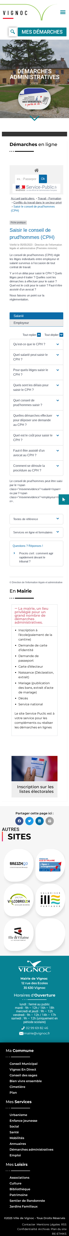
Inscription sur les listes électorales (35, 789)
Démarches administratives (31, 1149)
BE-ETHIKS (59, 1233)
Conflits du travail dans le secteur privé (37, 202)
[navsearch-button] (13, 32)
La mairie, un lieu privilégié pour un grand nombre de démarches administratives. (31, 615)
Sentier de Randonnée (27, 1201)
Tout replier (30, 334)
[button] (62, 12)
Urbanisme (18, 1115)
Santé (14, 1132)
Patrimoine (19, 1195)
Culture (15, 1183)
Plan (13, 1092)
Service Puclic (35, 713)
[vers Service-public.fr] (36, 188)
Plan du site (59, 1229)
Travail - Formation (49, 198)
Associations (19, 1177)
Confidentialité (27, 1229)
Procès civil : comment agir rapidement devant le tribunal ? (36, 557)
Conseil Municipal (24, 1064)
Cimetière (17, 1087)
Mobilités (17, 1138)
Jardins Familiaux (24, 1206)
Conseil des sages (23, 1075)
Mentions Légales (48, 1224)
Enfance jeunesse (23, 1121)
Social (14, 1126)
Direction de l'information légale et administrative (37, 582)
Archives (44, 1229)
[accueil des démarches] (36, 170)
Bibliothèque (20, 1189)
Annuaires (18, 1144)
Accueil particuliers (23, 198)
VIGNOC (16, 12)
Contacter (28, 1224)
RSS (64, 1224)
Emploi (15, 1155)
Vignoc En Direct (23, 1069)
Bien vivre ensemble (26, 1081)
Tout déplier (51, 334)
